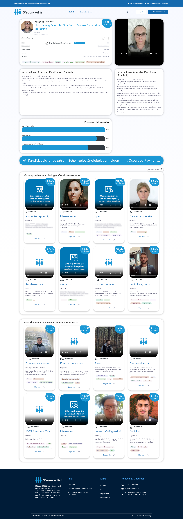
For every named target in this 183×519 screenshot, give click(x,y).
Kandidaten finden (86, 12)
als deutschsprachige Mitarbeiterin (46, 216)
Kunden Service (104, 284)
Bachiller (135, 431)
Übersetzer (66, 431)
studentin (65, 284)
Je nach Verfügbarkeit (108, 431)
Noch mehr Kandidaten (31, 465)
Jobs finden (71, 12)
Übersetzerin (68, 216)
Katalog (103, 485)
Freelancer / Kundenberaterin (43, 363)
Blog (102, 489)
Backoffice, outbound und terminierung (153, 284)
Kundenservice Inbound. (75, 363)
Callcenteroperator (141, 216)
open (98, 216)
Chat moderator (139, 363)
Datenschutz (105, 498)
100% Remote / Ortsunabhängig (45, 431)
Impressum (104, 493)
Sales (98, 363)
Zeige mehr (37, 238)
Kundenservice (34, 284)
